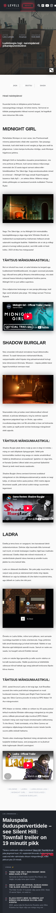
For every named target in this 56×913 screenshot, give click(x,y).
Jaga (15, 86)
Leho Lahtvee (8, 37)
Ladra (24, 789)
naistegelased (36, 792)
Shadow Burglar (28, 796)
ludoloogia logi (39, 789)
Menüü (28, 6)
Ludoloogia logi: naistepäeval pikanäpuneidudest (21, 44)
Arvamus (22, 37)
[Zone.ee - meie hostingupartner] (47, 854)
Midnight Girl (18, 792)
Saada (42, 86)
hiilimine (13, 789)
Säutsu (28, 86)
